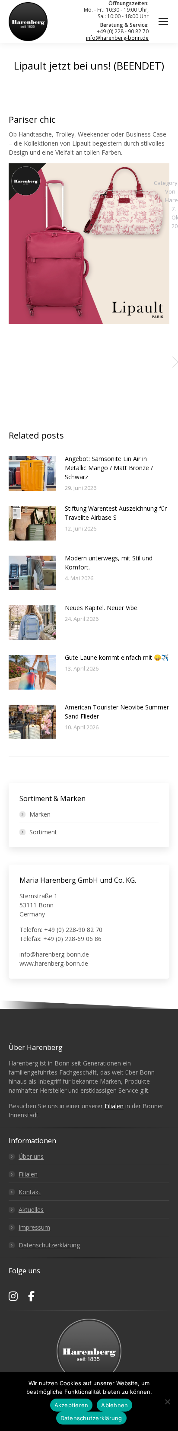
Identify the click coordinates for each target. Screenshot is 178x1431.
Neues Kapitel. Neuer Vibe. (102, 608)
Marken (40, 814)
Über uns (31, 1156)
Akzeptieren (71, 1405)
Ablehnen (114, 1405)
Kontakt (30, 1192)
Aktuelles (31, 1209)
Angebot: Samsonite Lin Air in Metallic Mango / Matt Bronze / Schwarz (109, 468)
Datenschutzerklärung (49, 1245)
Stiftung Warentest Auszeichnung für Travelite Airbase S (116, 513)
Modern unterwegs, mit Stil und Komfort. (109, 562)
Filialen (114, 1106)
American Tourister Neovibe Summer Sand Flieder (117, 711)
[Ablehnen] (167, 1401)
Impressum (34, 1227)
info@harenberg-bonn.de (117, 37)
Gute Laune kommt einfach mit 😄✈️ (116, 657)
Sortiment (43, 832)
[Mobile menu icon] (163, 22)
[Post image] (32, 473)
